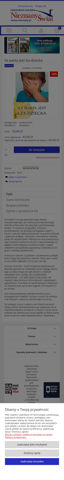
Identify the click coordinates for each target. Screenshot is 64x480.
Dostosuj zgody (32, 453)
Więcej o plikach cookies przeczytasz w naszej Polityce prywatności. (28, 436)
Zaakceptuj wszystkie (32, 461)
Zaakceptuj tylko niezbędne (32, 444)
